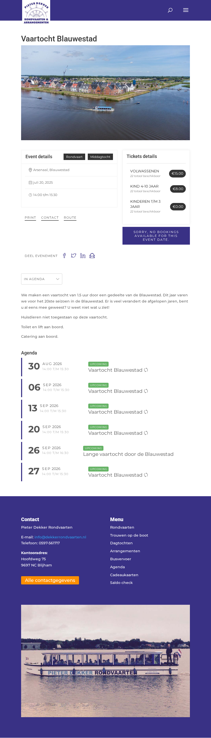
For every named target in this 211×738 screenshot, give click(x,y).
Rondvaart (74, 157)
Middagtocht (100, 157)
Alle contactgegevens (50, 580)
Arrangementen (125, 551)
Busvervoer (120, 559)
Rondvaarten (122, 527)
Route (70, 217)
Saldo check (121, 582)
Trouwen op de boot (129, 535)
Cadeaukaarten (124, 575)
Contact (50, 217)
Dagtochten (121, 543)
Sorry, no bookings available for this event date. (156, 236)
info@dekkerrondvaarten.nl (60, 537)
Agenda (117, 567)
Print (30, 217)
